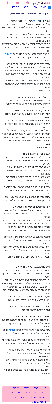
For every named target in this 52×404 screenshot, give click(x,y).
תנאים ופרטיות (17, 397)
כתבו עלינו (30, 392)
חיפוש (26, 401)
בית (45, 387)
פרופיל (17, 7)
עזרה (26, 388)
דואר (44, 7)
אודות (16, 388)
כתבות (44, 392)
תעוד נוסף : (45, 380)
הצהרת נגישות (39, 401)
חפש (26, 7)
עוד (35, 7)
